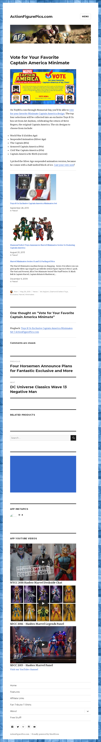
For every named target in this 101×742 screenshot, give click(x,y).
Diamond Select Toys (59, 292)
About (13, 711)
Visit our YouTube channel (24, 669)
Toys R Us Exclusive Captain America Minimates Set (33, 203)
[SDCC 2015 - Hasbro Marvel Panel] (43, 644)
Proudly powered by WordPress (45, 734)
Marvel (21, 294)
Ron (16, 292)
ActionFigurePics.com (31, 16)
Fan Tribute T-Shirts (20, 704)
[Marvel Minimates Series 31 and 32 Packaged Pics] (44, 271)
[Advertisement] (44, 474)
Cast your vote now (64, 165)
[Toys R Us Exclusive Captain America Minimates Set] (44, 187)
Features (15, 692)
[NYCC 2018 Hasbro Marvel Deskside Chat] (43, 562)
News (35, 292)
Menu (85, 16)
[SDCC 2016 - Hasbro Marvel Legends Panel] (43, 603)
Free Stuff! (15, 717)
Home (13, 685)
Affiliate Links (17, 698)
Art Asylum (44, 292)
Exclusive (14, 294)
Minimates (29, 294)
